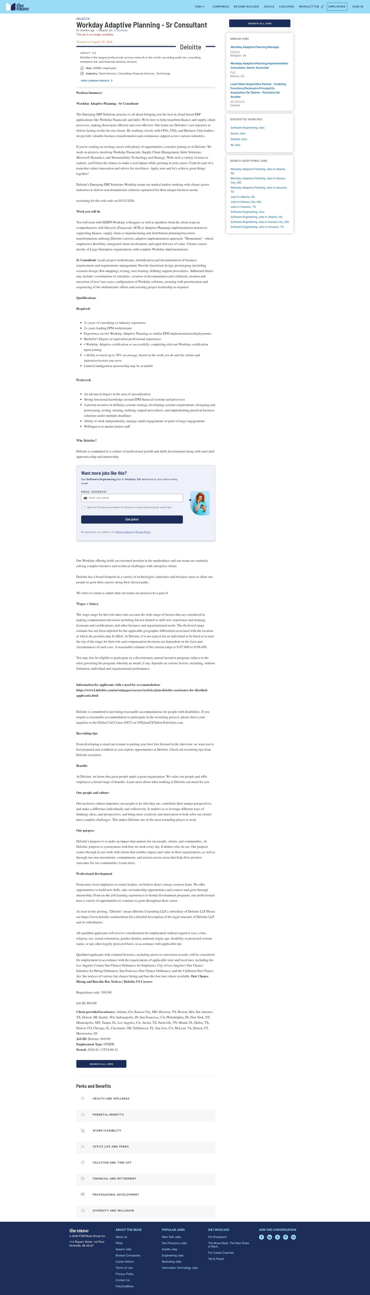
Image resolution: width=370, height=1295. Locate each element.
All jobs (235, 145)
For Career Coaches (221, 1252)
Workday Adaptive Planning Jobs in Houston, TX (258, 189)
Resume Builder (246, 6)
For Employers (217, 1237)
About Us (121, 1237)
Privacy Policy (143, 532)
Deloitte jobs (238, 139)
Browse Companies (128, 1255)
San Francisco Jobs (174, 1243)
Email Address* (94, 492)
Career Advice (125, 1261)
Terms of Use (124, 1268)
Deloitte (83, 18)
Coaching (286, 6)
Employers (337, 6)
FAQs (119, 1243)
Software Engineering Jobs (247, 211)
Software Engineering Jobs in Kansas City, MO (259, 221)
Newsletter (309, 6)
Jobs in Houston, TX (243, 206)
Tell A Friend (216, 1259)
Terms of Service (124, 532)
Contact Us (123, 1280)
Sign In (357, 6)
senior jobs (237, 133)
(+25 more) (120, 30)
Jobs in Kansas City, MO (245, 201)
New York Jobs (171, 1237)
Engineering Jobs (173, 1255)
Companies (220, 6)
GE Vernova (237, 101)
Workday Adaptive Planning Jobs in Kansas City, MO (257, 180)
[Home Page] (17, 7)
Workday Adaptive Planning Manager (254, 47)
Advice (269, 6)
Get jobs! (132, 519)
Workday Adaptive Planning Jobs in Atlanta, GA (258, 171)
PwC (233, 72)
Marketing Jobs (171, 1261)
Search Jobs (124, 1249)
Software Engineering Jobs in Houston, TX (257, 226)
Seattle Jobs (169, 1249)
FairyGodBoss (125, 1286)
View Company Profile (95, 80)
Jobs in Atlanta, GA (242, 196)
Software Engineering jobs (247, 127)
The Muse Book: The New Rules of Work (228, 1244)
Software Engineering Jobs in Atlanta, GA (256, 216)
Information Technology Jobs (180, 1268)
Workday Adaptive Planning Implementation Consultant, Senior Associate (259, 65)
